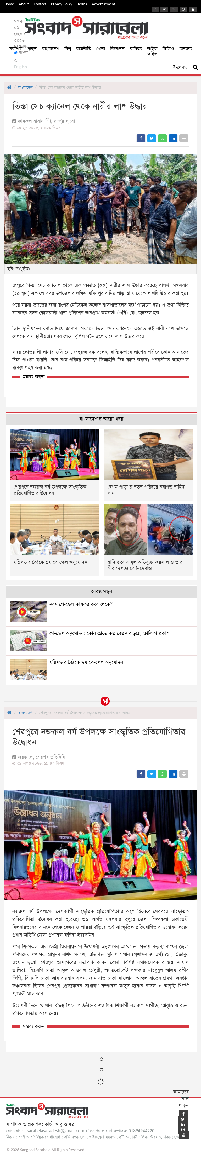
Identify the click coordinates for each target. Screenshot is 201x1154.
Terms (82, 4)
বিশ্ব (67, 48)
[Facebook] (155, 9)
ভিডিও (168, 48)
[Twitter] (164, 9)
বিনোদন (117, 48)
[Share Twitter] (151, 138)
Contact (40, 4)
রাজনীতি (83, 48)
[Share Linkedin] (173, 138)
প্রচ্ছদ (32, 48)
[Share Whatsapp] (162, 138)
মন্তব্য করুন (33, 377)
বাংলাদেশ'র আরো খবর (101, 419)
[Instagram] (183, 9)
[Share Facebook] (141, 138)
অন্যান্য (186, 48)
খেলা (100, 48)
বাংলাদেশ (50, 48)
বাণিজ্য (136, 48)
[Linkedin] (174, 9)
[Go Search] (195, 67)
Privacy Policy (61, 4)
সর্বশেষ (15, 48)
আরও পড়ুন (101, 591)
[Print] (183, 138)
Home (9, 4)
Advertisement (103, 4)
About (24, 4)
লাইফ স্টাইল (152, 51)
